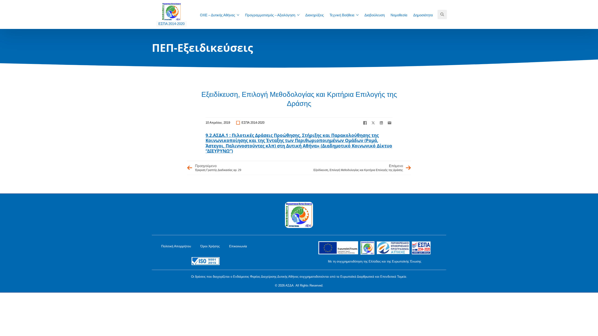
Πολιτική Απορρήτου (176, 246)
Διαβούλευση (374, 15)
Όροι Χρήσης (210, 246)
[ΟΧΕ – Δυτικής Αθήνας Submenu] (239, 15)
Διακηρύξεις (314, 15)
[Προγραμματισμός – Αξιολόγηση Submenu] (299, 15)
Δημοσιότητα (423, 15)
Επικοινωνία (238, 246)
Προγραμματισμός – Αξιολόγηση (270, 15)
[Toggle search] (442, 14)
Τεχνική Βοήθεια (342, 15)
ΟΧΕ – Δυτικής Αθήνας (217, 15)
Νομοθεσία (399, 15)
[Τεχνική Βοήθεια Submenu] (358, 15)
